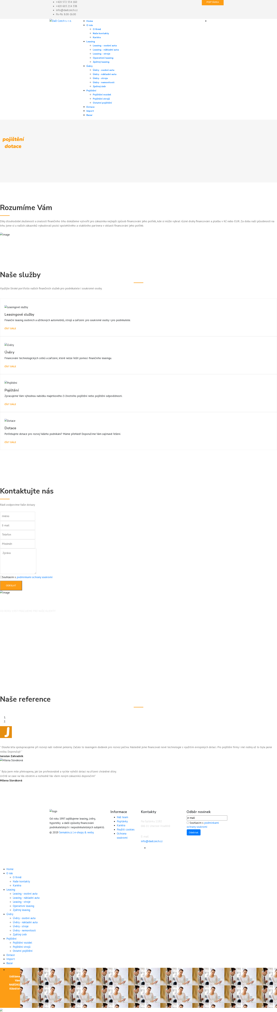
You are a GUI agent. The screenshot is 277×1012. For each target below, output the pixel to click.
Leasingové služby (19, 314)
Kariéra (97, 37)
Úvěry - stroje (100, 78)
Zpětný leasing (101, 61)
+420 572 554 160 (66, 2)
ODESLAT (11, 585)
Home (89, 21)
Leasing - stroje (101, 53)
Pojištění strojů (101, 98)
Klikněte (14, 988)
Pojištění (91, 90)
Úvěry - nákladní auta (104, 74)
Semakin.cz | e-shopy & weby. (76, 832)
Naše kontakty (101, 33)
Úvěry (89, 66)
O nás (89, 25)
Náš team (122, 817)
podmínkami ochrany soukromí (35, 577)
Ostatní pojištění (102, 102)
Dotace (90, 106)
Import (90, 110)
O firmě (97, 29)
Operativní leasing (103, 57)
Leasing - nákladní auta (106, 49)
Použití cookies (125, 829)
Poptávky (122, 821)
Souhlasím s (27, 577)
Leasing (90, 41)
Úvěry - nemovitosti (103, 82)
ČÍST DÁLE (10, 328)
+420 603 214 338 (66, 6)
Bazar (89, 115)
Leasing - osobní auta (105, 45)
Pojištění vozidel (102, 94)
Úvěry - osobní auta (103, 70)
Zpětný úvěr (99, 86)
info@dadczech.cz (67, 10)
